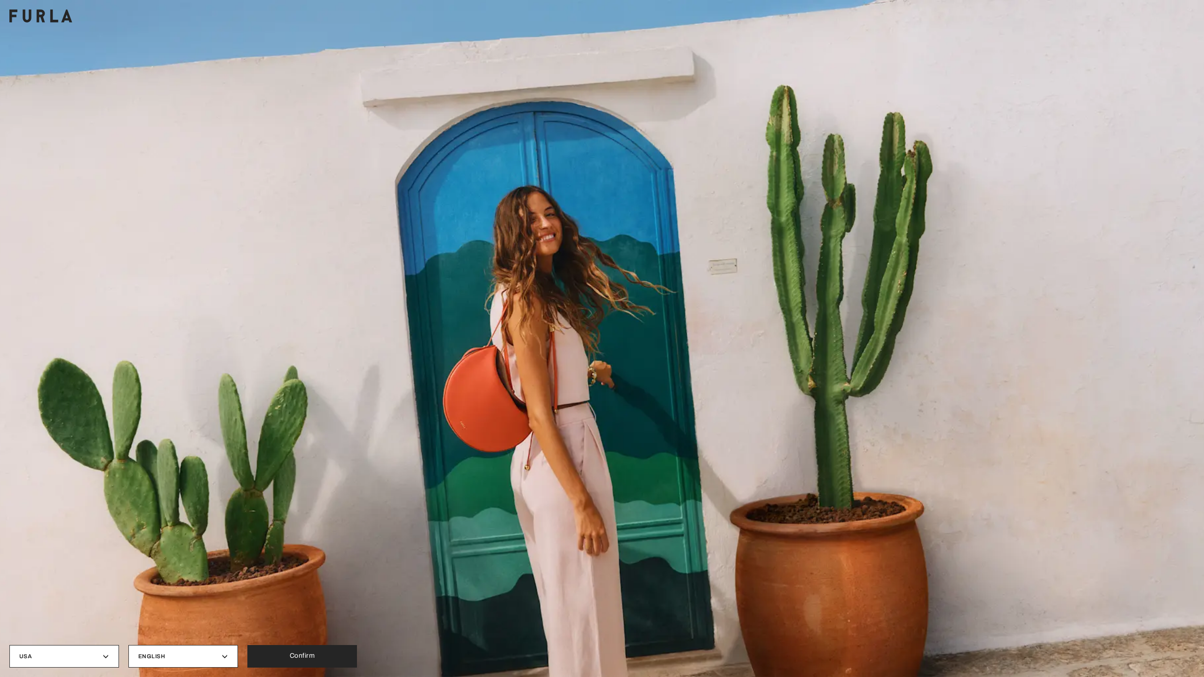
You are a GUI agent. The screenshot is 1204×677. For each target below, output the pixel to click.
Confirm (302, 655)
